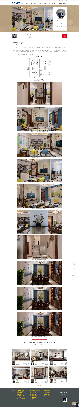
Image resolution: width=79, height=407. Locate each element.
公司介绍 (13, 392)
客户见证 (40, 3)
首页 (23, 3)
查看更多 (39, 385)
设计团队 (35, 3)
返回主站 (62, 0)
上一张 (12, 18)
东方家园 (53, 3)
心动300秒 (58, 0)
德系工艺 (44, 3)
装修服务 (26, 3)
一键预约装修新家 (64, 36)
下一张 (52, 18)
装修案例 (31, 3)
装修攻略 (49, 3)
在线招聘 (13, 396)
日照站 (66, 0)
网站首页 (13, 390)
